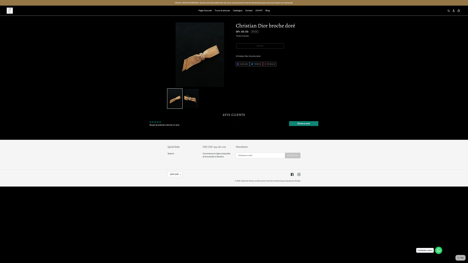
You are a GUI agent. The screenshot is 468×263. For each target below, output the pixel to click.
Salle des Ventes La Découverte (253, 181)
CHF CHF (174, 174)
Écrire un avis (303, 123)
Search (171, 153)
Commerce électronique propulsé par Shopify (283, 181)
